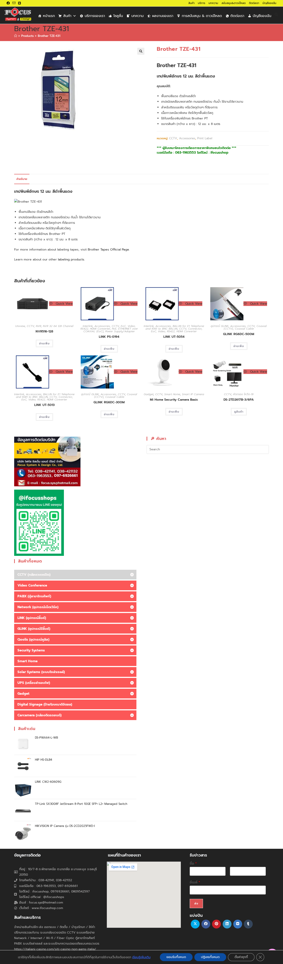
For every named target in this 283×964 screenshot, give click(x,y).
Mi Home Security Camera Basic (174, 399)
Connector (195, 329)
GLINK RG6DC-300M (109, 402)
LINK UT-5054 (174, 336)
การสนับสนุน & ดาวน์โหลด (202, 16)
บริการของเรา (95, 16)
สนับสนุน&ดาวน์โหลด (234, 3)
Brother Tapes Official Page (108, 249)
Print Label (204, 138)
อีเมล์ (195, 882)
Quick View (64, 303)
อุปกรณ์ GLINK (219, 326)
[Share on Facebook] (205, 924)
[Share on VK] (237, 924)
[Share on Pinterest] (216, 924)
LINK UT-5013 (44, 405)
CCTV (173, 138)
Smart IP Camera (193, 394)
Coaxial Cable (244, 329)
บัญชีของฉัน (269, 3)
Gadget (148, 394)
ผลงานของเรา (162, 16)
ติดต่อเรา (254, 3)
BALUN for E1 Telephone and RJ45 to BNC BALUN (174, 327)
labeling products (71, 259)
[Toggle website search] (276, 14)
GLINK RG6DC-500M (238, 334)
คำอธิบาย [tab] (21, 179)
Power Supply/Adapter (120, 331)
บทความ (213, 3)
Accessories (187, 138)
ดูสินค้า (238, 412)
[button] (140, 51)
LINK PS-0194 (109, 336)
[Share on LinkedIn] (227, 924)
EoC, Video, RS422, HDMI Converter (108, 327)
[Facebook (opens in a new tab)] (9, 3)
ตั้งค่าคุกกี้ (241, 957)
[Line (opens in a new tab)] (19, 3)
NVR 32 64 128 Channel (58, 326)
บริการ (201, 3)
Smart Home (172, 394)
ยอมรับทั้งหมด (176, 957)
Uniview (20, 326)
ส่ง (196, 904)
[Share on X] (195, 924)
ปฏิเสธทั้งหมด (210, 957)
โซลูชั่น (118, 16)
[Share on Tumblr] (248, 924)
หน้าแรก (49, 16)
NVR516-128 (44, 331)
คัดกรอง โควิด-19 (243, 394)
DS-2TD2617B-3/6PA (239, 399)
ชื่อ (193, 863)
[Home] (15, 36)
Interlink (88, 326)
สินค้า (191, 3)
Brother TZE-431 (49, 36)
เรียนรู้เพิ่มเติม (141, 957)
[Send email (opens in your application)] (14, 3)
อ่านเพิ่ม (44, 343)
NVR (38, 326)
